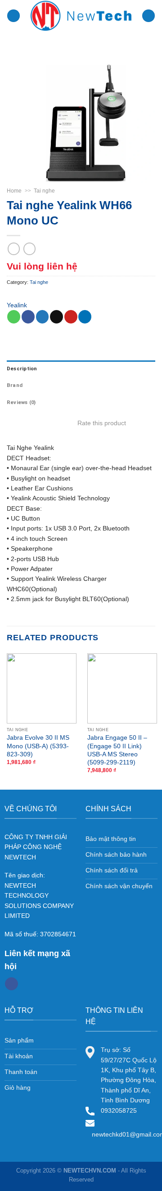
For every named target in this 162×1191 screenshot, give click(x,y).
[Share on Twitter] (42, 317)
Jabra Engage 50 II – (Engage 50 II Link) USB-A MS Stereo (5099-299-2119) (117, 750)
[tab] (81, 369)
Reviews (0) (21, 402)
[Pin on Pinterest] (70, 317)
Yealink (17, 305)
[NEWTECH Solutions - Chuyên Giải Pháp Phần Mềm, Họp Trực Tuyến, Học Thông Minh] (81, 15)
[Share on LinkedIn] (84, 317)
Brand (14, 385)
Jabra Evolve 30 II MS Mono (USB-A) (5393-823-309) (38, 745)
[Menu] (13, 15)
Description (22, 369)
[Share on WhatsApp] (13, 317)
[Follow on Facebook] (11, 984)
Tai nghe (44, 191)
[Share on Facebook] (28, 317)
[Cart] (148, 15)
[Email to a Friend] (56, 317)
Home (14, 191)
